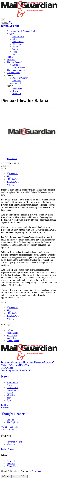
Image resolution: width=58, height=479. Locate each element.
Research (11, 463)
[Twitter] (13, 26)
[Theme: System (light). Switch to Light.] (5, 23)
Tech (9, 398)
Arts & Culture (7, 429)
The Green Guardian (10, 427)
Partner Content (8, 449)
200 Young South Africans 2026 (15, 370)
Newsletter (11, 461)
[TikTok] (11, 26)
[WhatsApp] (16, 26)
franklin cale (12, 333)
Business (5, 407)
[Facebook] (2, 26)
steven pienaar (13, 340)
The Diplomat (13, 422)
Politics (4, 405)
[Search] (10, 23)
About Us (11, 466)
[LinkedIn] (7, 26)
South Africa (12, 382)
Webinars (11, 444)
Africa (9, 385)
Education (11, 390)
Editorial (10, 420)
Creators (9, 368)
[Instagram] (4, 26)
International (12, 387)
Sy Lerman (12, 158)
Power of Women (14, 442)
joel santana (12, 335)
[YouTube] (18, 26)
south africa (12, 338)
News (5, 376)
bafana (10, 330)
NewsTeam (37, 471)
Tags (3, 368)
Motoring (11, 395)
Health (10, 392)
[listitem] (6, 362)
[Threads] (9, 26)
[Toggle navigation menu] (3, 19)
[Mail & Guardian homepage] (29, 9)
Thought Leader (13, 414)
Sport (9, 400)
